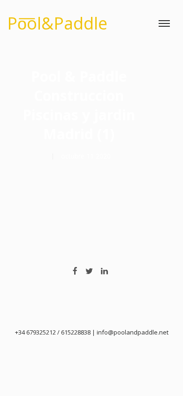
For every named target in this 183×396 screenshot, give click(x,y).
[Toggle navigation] (164, 23)
